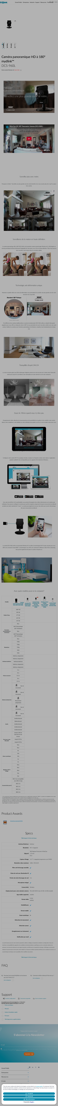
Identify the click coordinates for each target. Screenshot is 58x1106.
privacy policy (39, 1086)
